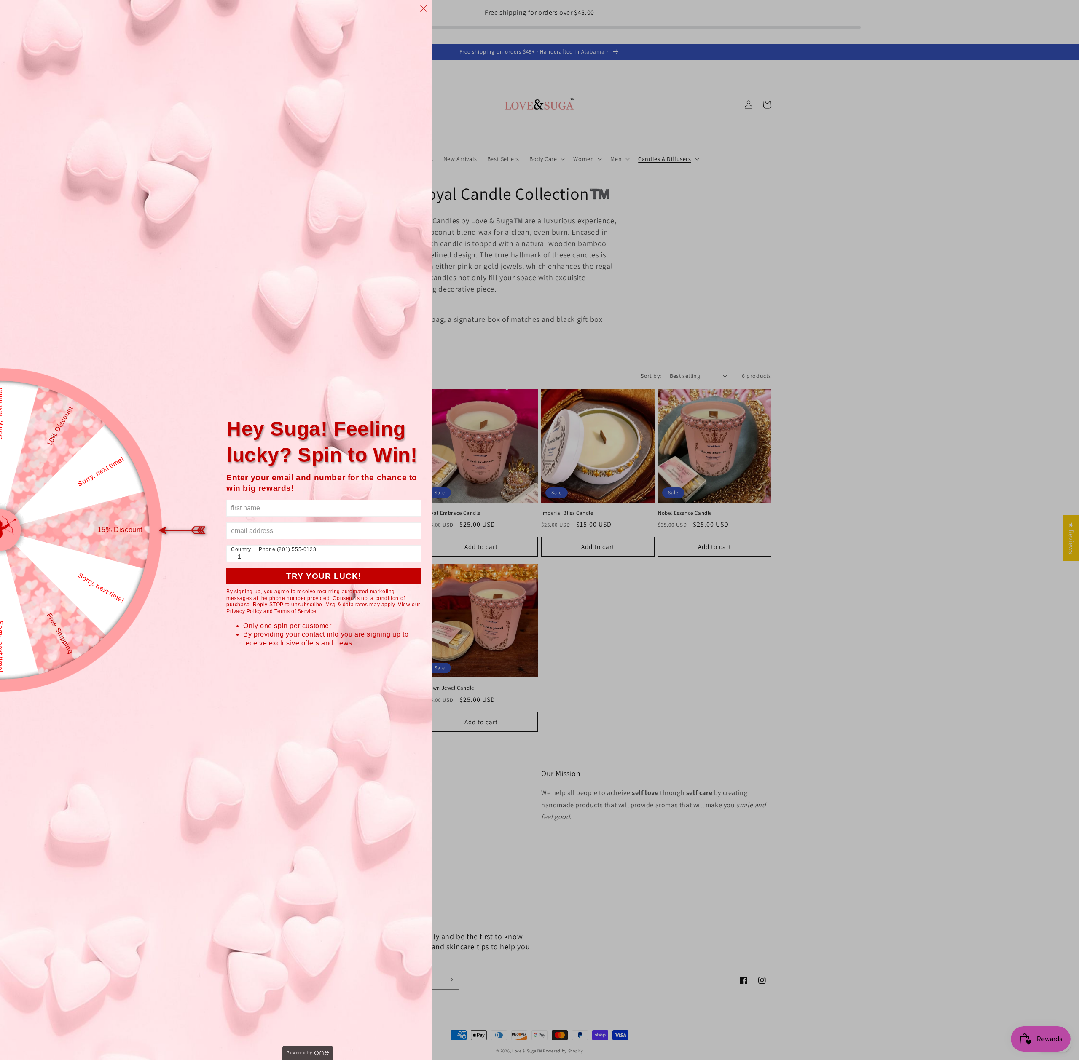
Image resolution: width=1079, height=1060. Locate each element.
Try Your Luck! (323, 576)
